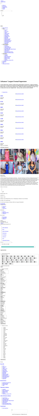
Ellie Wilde (4, 373)
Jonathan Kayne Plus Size (6, 382)
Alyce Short (4, 366)
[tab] (19, 380)
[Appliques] (2, 293)
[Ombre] (1, 291)
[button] (5, 27)
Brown (5, 353)
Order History (4, 217)
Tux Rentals (4, 234)
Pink (4, 342)
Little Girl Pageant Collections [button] (5, 395)
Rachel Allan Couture (5, 375)
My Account (4, 6)
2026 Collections (5, 227)
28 (31, 258)
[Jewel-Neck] (2, 309)
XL (7, 263)
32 (3, 259)
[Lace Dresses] (3, 277)
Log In (3, 8)
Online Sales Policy (5, 212)
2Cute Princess (4, 397)
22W (27, 259)
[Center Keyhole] (3, 281)
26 (27, 258)
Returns (3, 207)
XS (28, 261)
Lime (4, 331)
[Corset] (3, 282)
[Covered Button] (3, 284)
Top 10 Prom (4, 377)
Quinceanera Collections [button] (4, 387)
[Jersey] (2, 300)
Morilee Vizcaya (5, 391)
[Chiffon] (2, 298)
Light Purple (6, 340)
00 (8, 256)
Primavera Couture (5, 374)
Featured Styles (4, 92)
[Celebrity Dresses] (3, 280)
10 (29, 256)
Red (4, 347)
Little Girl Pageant (5, 231)
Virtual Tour (4, 208)
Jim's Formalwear (5, 408)
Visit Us (1, 0)
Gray (4, 355)
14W (8, 259)
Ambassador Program (5, 240)
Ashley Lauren (4, 368)
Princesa (3, 392)
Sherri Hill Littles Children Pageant (8, 400)
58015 (1, 135)
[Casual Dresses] (4, 272)
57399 (1, 118)
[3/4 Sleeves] (3, 316)
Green (4, 330)
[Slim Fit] (2, 313)
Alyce (3, 365)
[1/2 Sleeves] (3, 315)
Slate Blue (5, 335)
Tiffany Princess (5, 401)
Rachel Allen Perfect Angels (6, 404)
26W (4, 261)
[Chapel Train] (2, 303)
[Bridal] (4, 270)
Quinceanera (4, 233)
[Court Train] (2, 304)
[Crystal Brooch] (2, 295)
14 (3, 258)
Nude (4, 351)
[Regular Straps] (3, 320)
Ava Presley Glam (5, 399)
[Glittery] (1, 288)
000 (4, 256)
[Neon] (1, 290)
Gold (4, 352)
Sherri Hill (4, 378)
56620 (1, 95)
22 (19, 258)
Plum (4, 346)
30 (35, 258)
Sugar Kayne (4, 402)
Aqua (4, 332)
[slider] (35, 247)
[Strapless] (3, 322)
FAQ (3, 238)
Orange (5, 348)
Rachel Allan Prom (5, 376)
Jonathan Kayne (5, 371)
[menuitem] (20, 5)
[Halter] (2, 307)
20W (23, 259)
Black (4, 354)
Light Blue (5, 334)
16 (7, 258)
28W (9, 261)
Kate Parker (4, 372)
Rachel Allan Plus (5, 383)
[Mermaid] (2, 312)
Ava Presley (4, 369)
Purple (5, 338)
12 (33, 256)
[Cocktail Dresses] (4, 273)
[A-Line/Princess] (2, 311)
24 (23, 258)
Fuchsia (5, 344)
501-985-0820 (2, 1)
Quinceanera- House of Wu (6, 393)
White (4, 357)
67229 (1, 101)
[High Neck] (2, 308)
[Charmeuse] (2, 297)
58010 (1, 124)
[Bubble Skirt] (3, 279)
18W (18, 259)
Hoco (3, 229)
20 (15, 258)
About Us (4, 211)
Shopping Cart (4, 7)
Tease (3, 385)
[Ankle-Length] (2, 302)
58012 (1, 130)
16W (13, 259)
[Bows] (2, 294)
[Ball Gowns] (3, 275)
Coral (4, 349)
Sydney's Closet (5, 384)
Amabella (4, 389)
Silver (4, 356)
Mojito (5, 328)
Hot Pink (5, 343)
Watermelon (5, 345)
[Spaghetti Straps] (3, 321)
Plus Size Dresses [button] (3, 380)
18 (11, 258)
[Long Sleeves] (3, 317)
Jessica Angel (4, 370)
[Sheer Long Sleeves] (3, 318)
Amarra (3, 367)
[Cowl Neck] (2, 306)
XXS (23, 261)
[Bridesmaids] (4, 271)
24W (32, 259)
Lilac (4, 339)
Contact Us (4, 206)
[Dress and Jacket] (3, 276)
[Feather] (2, 299)
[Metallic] (1, 289)
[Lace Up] (3, 285)
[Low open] (3, 286)
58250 (1, 112)
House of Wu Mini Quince (6, 403)
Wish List (3, 5)
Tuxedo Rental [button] (2, 406)
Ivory (4, 350)
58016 (1, 141)
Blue (4, 336)
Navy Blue (5, 337)
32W (19, 261)
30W (14, 261)
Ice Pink (5, 341)
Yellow (5, 327)
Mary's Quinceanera (5, 390)
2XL (11, 263)
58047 (1, 107)
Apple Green (6, 329)
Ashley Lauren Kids (5, 398)
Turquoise (5, 333)
